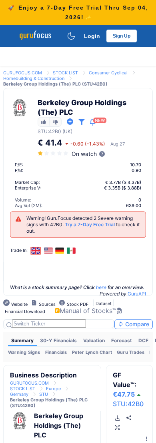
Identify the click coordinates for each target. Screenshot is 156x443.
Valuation (94, 340)
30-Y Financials (58, 340)
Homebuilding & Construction (33, 78)
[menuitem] (22, 340)
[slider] (54, 153)
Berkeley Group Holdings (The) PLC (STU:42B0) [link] (55, 84)
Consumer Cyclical (108, 73)
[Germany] (60, 250)
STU (43, 131)
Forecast (121, 340)
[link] (22, 72)
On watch (84, 153)
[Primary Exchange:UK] (36, 250)
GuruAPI (137, 294)
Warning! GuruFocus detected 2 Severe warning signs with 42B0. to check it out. (83, 224)
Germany (19, 394)
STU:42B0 (128, 404)
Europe (53, 388)
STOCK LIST (65, 73)
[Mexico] (71, 250)
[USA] (48, 250)
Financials (56, 352)
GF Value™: (124, 384)
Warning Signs (24, 352)
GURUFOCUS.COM (22, 73)
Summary (22, 340)
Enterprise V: (28, 188)
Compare (136, 324)
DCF (143, 340)
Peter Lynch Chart (92, 352)
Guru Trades (130, 352)
